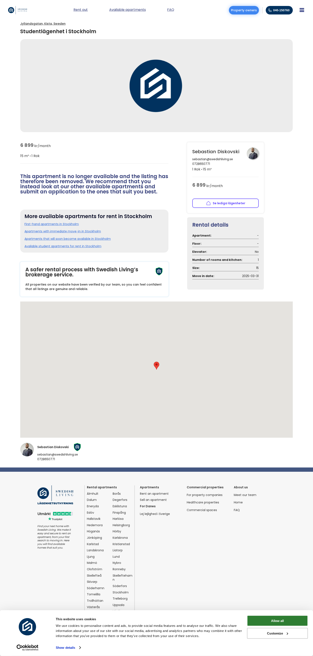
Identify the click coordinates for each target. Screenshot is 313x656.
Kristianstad (121, 544)
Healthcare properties (203, 502)
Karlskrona (120, 538)
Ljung (91, 557)
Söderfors (120, 586)
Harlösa (118, 519)
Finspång (119, 513)
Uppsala (118, 605)
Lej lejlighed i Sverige (155, 514)
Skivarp (92, 582)
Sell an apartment (153, 500)
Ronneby (119, 569)
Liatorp (118, 550)
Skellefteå (94, 576)
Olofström (94, 569)
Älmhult (92, 494)
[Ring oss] (270, 10)
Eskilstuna (120, 506)
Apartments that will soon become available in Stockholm (67, 239)
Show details (65, 647)
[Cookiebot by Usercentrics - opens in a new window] (27, 648)
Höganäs (93, 531)
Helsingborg (121, 525)
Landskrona (95, 550)
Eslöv (90, 513)
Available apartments (127, 10)
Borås (117, 494)
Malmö (92, 563)
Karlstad (93, 544)
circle (201, 169)
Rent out (80, 10)
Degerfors (120, 500)
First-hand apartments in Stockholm (51, 224)
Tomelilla (93, 594)
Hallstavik (94, 519)
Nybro (117, 563)
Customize (275, 633)
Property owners (244, 10)
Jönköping (94, 538)
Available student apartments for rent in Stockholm (62, 246)
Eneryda (93, 506)
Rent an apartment (154, 494)
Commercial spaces (202, 510)
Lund (116, 557)
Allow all (277, 621)
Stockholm (121, 592)
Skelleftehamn (122, 578)
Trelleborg (120, 599)
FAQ (237, 510)
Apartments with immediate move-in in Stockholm (62, 231)
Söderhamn (95, 588)
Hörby (117, 531)
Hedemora (95, 525)
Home (238, 502)
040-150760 (281, 10)
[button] (156, 366)
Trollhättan (95, 601)
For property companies (205, 495)
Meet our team (245, 495)
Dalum (92, 500)
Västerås (93, 607)
